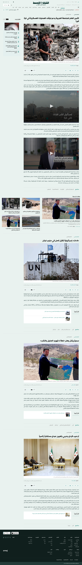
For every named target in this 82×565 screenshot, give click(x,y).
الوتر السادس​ (50, 541)
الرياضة (30, 7)
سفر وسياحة (30, 541)
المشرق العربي (68, 14)
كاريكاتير (64, 541)
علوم (44, 541)
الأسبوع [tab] (4, 19)
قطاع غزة (62, 189)
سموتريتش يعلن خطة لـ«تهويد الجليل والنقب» (59, 340)
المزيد (13, 7)
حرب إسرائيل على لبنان (65, 329)
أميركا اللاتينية (70, 546)
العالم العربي (76, 14)
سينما (51, 543)
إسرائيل (54, 329)
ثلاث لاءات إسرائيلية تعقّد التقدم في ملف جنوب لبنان (55, 311)
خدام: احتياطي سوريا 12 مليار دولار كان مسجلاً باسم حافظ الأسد (11, 42)
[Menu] (78, 7)
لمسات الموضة (30, 543)
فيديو (23, 7)
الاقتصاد (52, 7)
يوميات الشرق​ (35, 7)
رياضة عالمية (77, 555)
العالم (58, 7)
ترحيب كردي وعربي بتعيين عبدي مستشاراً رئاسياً (59, 436)
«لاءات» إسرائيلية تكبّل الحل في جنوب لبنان (60, 240)
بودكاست (19, 7)
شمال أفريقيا (76, 543)
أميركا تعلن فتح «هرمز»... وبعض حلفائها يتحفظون (65, 10)
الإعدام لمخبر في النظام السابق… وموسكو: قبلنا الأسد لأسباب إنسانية (11, 47)
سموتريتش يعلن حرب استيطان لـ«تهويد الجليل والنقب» (67, 221)
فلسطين (49, 189)
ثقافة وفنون (48, 7)
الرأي (56, 7)
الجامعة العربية (55, 189)
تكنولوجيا (39, 7)
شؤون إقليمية (77, 546)
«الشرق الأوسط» (73, 65)
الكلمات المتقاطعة (49, 552)
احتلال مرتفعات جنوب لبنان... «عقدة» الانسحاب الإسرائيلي (53, 317)
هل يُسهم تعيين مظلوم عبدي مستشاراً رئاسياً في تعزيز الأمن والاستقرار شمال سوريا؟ (48, 513)
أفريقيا (71, 545)
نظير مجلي (73, 384)
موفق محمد (74, 480)
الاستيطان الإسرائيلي (70, 189)
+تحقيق (71, 555)
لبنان (59, 329)
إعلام (51, 545)
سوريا (69, 525)
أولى (73, 329)
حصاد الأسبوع (70, 552)
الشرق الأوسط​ (63, 7)
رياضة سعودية (77, 552)
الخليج (77, 541)
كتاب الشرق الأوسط (63, 543)
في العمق (26, 7)
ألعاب (16, 7)
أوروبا (71, 541)
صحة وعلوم (43, 7)
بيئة (44, 543)
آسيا (71, 543)
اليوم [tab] (7, 19)
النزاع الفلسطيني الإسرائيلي (65, 425)
